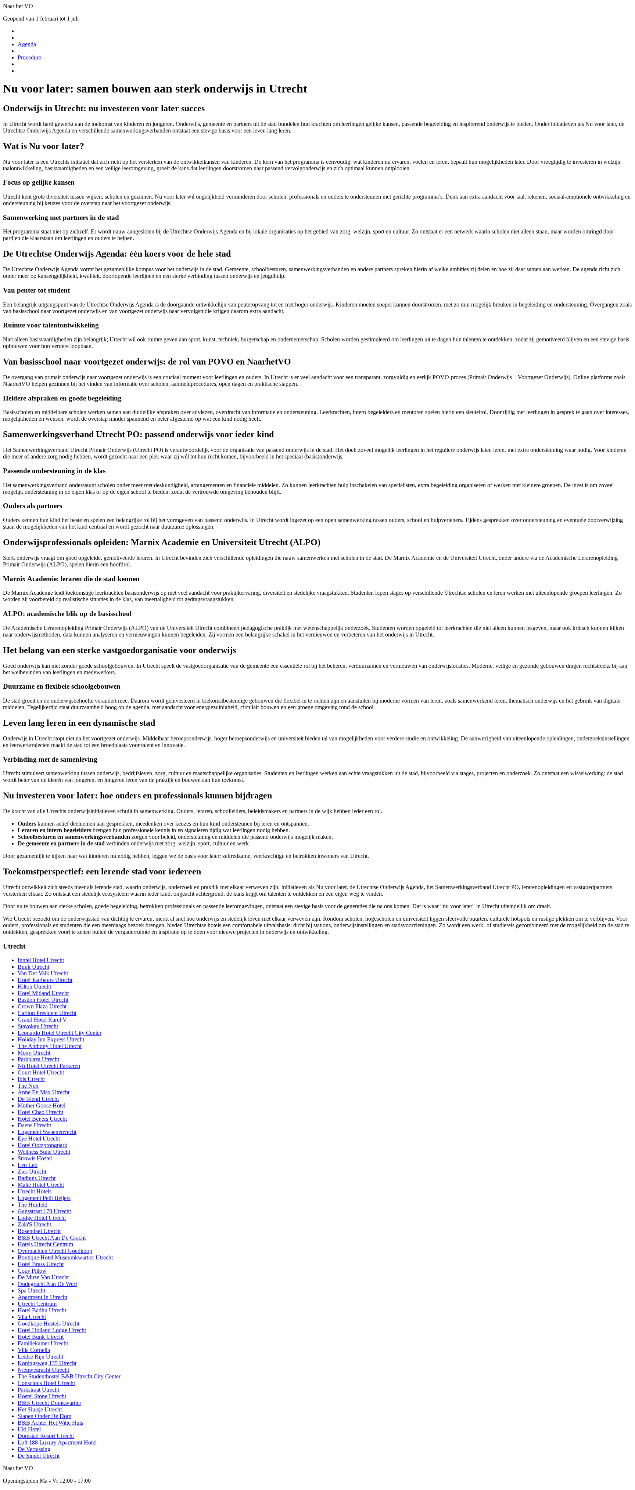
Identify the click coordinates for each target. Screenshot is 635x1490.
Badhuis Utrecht (36, 1178)
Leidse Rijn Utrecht (40, 1356)
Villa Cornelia (34, 1350)
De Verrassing (34, 1449)
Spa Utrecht (31, 1290)
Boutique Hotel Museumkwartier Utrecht (65, 1257)
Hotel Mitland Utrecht (43, 993)
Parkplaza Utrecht (38, 1059)
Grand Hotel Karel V (42, 1019)
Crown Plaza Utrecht (42, 1006)
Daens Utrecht (34, 1125)
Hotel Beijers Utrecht (42, 1119)
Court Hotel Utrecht (41, 1072)
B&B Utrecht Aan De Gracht (52, 1238)
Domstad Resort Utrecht (46, 1436)
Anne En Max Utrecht (43, 1092)
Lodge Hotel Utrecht (42, 1218)
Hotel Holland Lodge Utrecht (52, 1330)
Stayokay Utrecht (38, 1026)
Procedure (29, 57)
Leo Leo (27, 1165)
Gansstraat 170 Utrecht (44, 1211)
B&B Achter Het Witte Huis (50, 1423)
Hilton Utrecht (34, 986)
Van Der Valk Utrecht (43, 973)
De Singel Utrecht (39, 1456)
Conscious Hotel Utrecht (46, 1383)
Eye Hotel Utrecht (39, 1138)
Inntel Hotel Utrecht (41, 960)
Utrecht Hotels (34, 1191)
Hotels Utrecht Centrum (45, 1244)
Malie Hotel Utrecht (41, 1185)
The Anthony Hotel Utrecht (50, 1046)
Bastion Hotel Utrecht (43, 1000)
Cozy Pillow (32, 1271)
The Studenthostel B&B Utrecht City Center (69, 1376)
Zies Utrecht (32, 1171)
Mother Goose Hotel (41, 1105)
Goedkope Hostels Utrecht (48, 1323)
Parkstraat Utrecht (38, 1389)
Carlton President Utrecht (47, 1013)
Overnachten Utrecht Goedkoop (55, 1251)
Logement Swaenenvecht (47, 1132)
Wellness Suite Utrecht (44, 1152)
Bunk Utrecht (33, 967)
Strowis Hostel (35, 1158)
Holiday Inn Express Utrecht (51, 1039)
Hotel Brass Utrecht (41, 1264)
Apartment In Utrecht (42, 1297)
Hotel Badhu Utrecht (42, 1310)
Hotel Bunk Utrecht (41, 1337)
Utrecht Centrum (37, 1304)
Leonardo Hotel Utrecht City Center (59, 1033)
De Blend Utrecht (38, 1099)
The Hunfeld (32, 1204)
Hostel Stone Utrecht (42, 1396)
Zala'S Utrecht (34, 1224)
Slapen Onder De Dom (44, 1416)
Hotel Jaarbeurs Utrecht (45, 980)
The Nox (28, 1086)
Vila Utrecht (32, 1317)
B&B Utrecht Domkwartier (49, 1403)
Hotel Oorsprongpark (42, 1145)
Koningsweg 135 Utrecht (47, 1363)
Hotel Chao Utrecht (40, 1112)
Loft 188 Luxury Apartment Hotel (57, 1442)
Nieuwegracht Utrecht (43, 1370)
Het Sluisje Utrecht (40, 1409)
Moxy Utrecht (34, 1052)
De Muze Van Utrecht (43, 1277)
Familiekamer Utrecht (43, 1343)
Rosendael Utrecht (39, 1231)
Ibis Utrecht (31, 1079)
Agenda (27, 44)
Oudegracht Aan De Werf (47, 1284)
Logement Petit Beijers (44, 1198)
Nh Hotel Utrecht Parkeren (49, 1066)
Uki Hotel (29, 1429)
